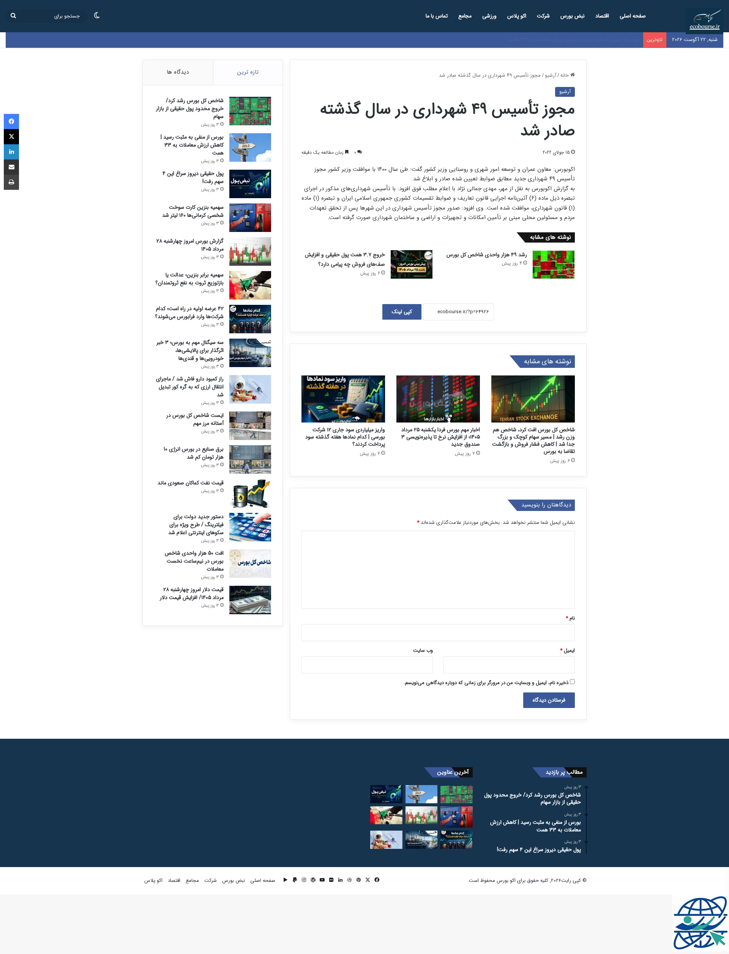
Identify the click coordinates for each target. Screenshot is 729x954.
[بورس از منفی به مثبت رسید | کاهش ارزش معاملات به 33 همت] (250, 147)
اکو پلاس (516, 16)
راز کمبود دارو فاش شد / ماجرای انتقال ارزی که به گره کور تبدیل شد (190, 387)
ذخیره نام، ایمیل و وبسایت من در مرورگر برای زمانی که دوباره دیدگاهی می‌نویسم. (486, 683)
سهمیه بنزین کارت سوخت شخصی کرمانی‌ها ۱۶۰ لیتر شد (193, 211)
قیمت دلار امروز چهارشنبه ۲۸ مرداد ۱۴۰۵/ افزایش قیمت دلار (192, 593)
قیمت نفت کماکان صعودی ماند (191, 483)
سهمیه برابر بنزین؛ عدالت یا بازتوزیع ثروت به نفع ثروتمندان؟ (189, 279)
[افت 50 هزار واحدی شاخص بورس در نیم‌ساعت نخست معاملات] (250, 563)
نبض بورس (572, 16)
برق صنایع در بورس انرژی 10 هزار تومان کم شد (194, 453)
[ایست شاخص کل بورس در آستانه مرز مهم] (250, 426)
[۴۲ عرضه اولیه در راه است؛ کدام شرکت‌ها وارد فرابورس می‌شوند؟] (250, 319)
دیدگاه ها (178, 72)
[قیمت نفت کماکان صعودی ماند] (250, 493)
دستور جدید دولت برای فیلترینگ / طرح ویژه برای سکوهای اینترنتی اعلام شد (196, 524)
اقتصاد (602, 16)
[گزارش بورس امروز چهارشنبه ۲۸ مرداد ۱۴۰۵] (250, 251)
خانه (565, 75)
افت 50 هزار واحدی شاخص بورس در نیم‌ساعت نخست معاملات (194, 561)
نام (570, 618)
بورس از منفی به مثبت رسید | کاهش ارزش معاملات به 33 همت (192, 145)
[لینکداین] (11, 151)
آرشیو (550, 75)
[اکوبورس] (704, 21)
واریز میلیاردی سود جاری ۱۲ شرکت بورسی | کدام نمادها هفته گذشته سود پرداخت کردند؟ (345, 437)
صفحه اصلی (633, 16)
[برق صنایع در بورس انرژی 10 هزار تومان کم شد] (250, 459)
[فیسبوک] (11, 121)
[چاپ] (11, 182)
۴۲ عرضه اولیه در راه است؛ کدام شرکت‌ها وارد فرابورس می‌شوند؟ (189, 312)
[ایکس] (11, 136)
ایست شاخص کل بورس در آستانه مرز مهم (195, 419)
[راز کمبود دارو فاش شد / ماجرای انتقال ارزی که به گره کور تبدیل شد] (250, 389)
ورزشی (489, 16)
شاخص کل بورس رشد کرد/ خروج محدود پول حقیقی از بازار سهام (190, 108)
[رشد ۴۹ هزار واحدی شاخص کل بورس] (553, 264)
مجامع (465, 16)
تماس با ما (437, 16)
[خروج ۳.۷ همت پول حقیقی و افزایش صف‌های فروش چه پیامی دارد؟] (411, 264)
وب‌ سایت (423, 650)
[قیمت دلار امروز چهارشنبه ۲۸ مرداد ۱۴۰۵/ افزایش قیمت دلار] (250, 600)
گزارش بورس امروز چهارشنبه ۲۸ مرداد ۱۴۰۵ (190, 245)
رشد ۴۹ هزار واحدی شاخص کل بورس (487, 255)
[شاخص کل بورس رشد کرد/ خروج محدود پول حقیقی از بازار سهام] (250, 111)
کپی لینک (402, 311)
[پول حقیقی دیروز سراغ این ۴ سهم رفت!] (250, 184)
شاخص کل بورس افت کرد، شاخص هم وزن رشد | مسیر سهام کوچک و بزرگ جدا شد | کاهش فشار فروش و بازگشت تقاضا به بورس (533, 441)
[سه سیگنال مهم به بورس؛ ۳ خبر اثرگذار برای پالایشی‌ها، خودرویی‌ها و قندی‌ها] (250, 353)
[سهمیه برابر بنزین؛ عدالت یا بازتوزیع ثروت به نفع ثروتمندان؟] (250, 285)
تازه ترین (248, 72)
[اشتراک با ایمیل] (11, 167)
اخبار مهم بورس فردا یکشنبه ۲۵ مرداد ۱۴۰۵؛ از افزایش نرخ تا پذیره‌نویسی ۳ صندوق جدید (440, 437)
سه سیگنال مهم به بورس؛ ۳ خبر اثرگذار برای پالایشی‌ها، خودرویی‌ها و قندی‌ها (190, 350)
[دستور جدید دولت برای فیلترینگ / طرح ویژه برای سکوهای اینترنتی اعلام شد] (250, 527)
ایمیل (567, 650)
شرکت (543, 16)
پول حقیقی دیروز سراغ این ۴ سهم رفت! (599, 40)
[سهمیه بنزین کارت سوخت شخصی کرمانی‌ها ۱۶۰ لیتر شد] (250, 217)
